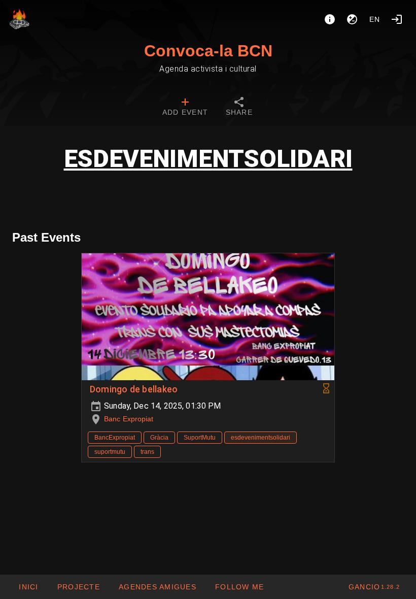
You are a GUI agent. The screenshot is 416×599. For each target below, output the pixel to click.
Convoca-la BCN (208, 51)
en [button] (374, 19)
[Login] (397, 19)
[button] (157, 587)
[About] (330, 19)
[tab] (185, 107)
